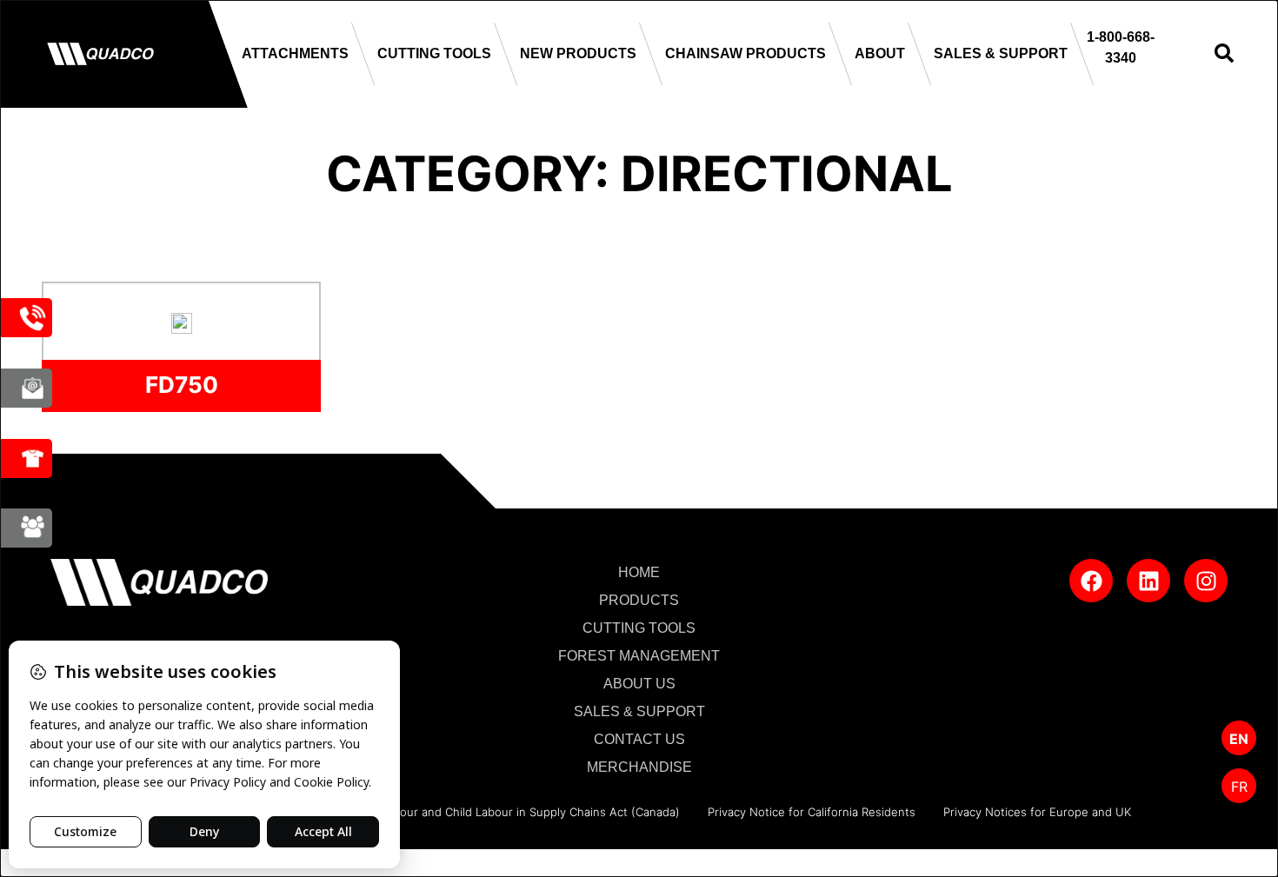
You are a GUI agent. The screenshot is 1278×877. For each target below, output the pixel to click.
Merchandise (639, 767)
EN (1238, 738)
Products (639, 600)
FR (1239, 786)
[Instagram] (1206, 580)
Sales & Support (1001, 53)
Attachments (295, 53)
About (880, 53)
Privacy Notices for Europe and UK (1037, 812)
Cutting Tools (434, 53)
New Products (578, 53)
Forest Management (639, 655)
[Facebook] (1091, 580)
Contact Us (639, 739)
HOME (639, 572)
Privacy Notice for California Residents (811, 812)
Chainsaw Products (745, 53)
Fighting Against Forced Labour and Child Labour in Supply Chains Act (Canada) (464, 812)
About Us (639, 683)
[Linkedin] (1148, 580)
